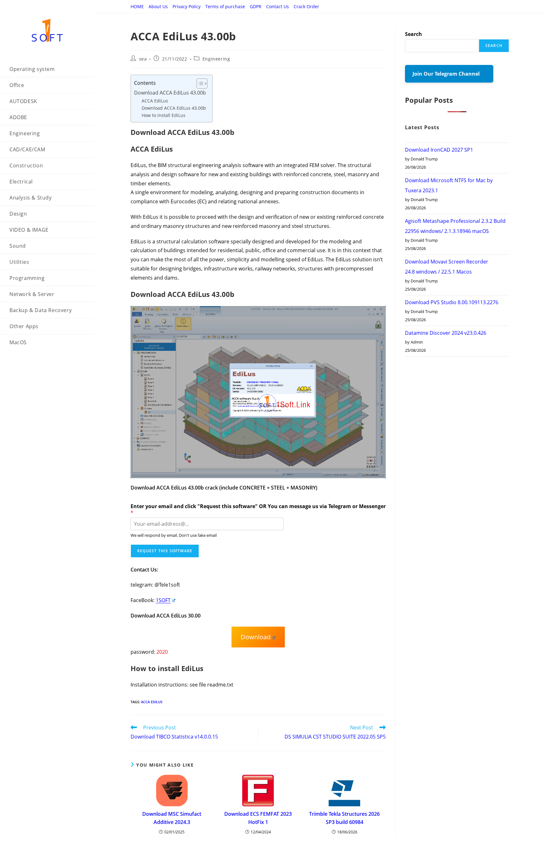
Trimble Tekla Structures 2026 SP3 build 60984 (344, 818)
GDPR (255, 6)
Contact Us (277, 6)
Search (413, 34)
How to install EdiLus (163, 115)
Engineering (216, 59)
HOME (137, 6)
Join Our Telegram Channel (447, 73)
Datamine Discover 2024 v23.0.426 (445, 332)
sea (143, 59)
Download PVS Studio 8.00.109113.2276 (451, 302)
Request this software (164, 551)
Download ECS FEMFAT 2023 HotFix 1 (258, 818)
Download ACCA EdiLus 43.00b (170, 92)
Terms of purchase (225, 6)
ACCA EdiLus (155, 101)
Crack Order (306, 6)
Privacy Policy (187, 6)
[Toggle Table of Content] (199, 83)
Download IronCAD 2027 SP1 (439, 149)
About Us (158, 6)
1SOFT (163, 600)
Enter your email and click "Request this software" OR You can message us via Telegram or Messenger (258, 509)
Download (256, 637)
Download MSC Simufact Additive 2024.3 (171, 818)
